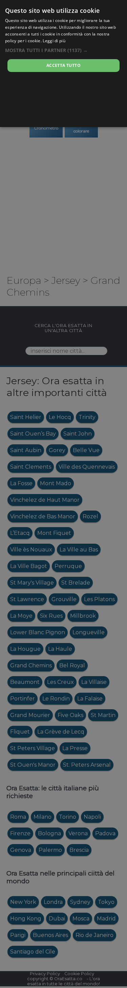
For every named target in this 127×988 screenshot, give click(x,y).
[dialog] (63, 63)
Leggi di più (54, 41)
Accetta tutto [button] (63, 65)
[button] (63, 50)
